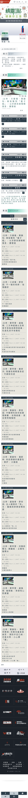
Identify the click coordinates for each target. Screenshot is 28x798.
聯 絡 (8, 673)
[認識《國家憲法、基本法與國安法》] (20, 722)
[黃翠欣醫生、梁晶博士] (8, 362)
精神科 (13, 200)
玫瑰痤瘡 (5, 437)
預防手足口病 (7, 658)
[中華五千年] (7, 754)
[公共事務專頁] (7, 712)
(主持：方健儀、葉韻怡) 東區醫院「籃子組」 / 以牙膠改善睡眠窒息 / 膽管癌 (13, 239)
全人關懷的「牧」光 (9, 526)
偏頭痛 (4, 610)
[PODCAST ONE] (20, 743)
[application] (13, 116)
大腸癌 (4, 483)
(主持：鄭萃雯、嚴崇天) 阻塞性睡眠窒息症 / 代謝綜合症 (13, 371)
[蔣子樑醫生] (8, 539)
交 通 (8, 669)
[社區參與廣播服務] (20, 712)
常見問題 (19, 764)
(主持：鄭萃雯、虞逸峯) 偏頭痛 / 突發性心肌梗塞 (13, 591)
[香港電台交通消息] (5, 669)
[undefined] (14, 1)
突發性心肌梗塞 (8, 612)
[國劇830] (7, 701)
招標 (20, 762)
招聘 (14, 762)
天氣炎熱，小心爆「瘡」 (11, 660)
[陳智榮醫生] (8, 316)
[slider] (12, 115)
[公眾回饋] (18, 673)
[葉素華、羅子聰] (8, 229)
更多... (22, 68)
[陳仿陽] (8, 403)
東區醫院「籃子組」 (11, 198)
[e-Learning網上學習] (20, 701)
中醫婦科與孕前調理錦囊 (11, 434)
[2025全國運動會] (7, 680)
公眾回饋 (22, 673)
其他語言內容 (13, 768)
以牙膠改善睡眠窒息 (13, 196)
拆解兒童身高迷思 (8, 656)
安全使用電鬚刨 (8, 439)
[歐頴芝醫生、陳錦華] (8, 581)
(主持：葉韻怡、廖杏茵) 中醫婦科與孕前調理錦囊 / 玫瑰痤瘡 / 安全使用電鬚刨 (14, 414)
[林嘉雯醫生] (8, 450)
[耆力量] (7, 733)
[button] (3, 115)
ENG (17, 1)
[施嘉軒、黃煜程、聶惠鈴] (8, 275)
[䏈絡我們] (5, 673)
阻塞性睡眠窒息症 (8, 391)
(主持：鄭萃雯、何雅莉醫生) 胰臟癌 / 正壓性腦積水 (14, 549)
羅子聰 (19, 200)
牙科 (8, 200)
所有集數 (5, 39)
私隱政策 (6, 766)
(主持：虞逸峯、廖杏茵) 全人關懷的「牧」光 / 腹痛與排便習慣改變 (13, 506)
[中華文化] (7, 722)
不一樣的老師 (7, 304)
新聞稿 (6, 762)
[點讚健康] (7, 691)
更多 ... (3, 665)
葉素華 (15, 201)
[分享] (19, 669)
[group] (23, 115)
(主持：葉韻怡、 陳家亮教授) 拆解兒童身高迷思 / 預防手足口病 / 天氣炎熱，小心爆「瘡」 (13, 634)
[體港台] (20, 680)
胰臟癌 (4, 568)
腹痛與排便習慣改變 (9, 528)
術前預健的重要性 (8, 479)
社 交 (22, 669)
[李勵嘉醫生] (8, 622)
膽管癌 (4, 264)
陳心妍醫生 (9, 203)
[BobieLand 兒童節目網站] (20, 691)
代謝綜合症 (6, 393)
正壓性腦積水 (7, 570)
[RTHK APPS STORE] (7, 743)
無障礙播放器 (18, 766)
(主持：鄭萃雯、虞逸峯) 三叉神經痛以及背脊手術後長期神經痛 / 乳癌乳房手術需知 (13, 327)
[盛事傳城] (20, 733)
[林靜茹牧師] (8, 494)
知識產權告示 (8, 764)
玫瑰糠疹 (5, 306)
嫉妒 (4, 481)
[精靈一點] (2, 124)
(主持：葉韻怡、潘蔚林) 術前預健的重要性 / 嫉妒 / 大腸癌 (13, 459)
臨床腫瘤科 (8, 201)
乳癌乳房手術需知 (8, 352)
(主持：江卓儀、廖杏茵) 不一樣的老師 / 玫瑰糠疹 (13, 284)
